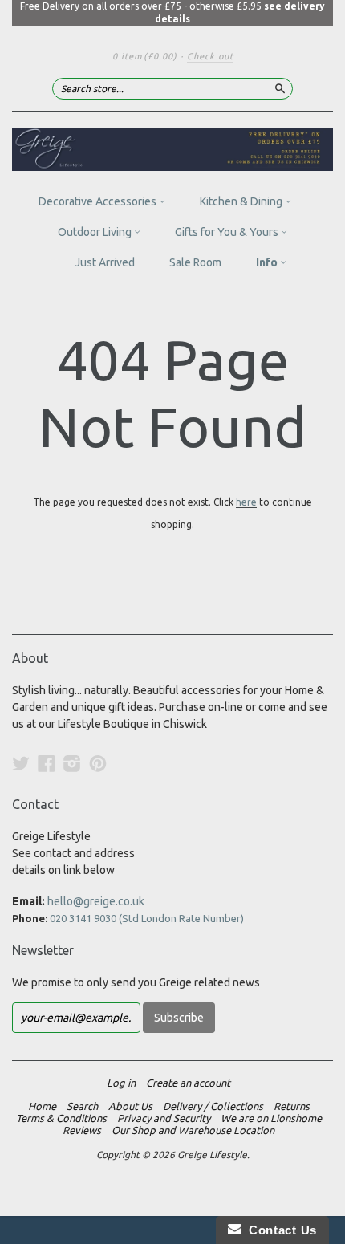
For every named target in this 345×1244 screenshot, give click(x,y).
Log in (121, 1082)
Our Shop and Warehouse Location (193, 1130)
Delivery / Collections (213, 1106)
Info (268, 262)
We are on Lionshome (271, 1118)
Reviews (82, 1130)
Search (82, 1106)
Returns (292, 1106)
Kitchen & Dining (242, 201)
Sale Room (195, 262)
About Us (130, 1106)
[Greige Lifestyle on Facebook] (46, 763)
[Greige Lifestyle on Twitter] (21, 763)
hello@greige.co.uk (95, 901)
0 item (144, 56)
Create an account (188, 1082)
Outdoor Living (96, 232)
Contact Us (279, 1230)
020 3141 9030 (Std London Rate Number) (147, 918)
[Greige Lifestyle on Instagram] (72, 763)
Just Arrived (105, 262)
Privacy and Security (163, 1118)
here (246, 502)
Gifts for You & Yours (228, 232)
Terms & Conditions (61, 1118)
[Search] (280, 88)
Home (42, 1106)
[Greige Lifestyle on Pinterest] (98, 763)
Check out (210, 56)
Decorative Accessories (99, 201)
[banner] (172, 149)
